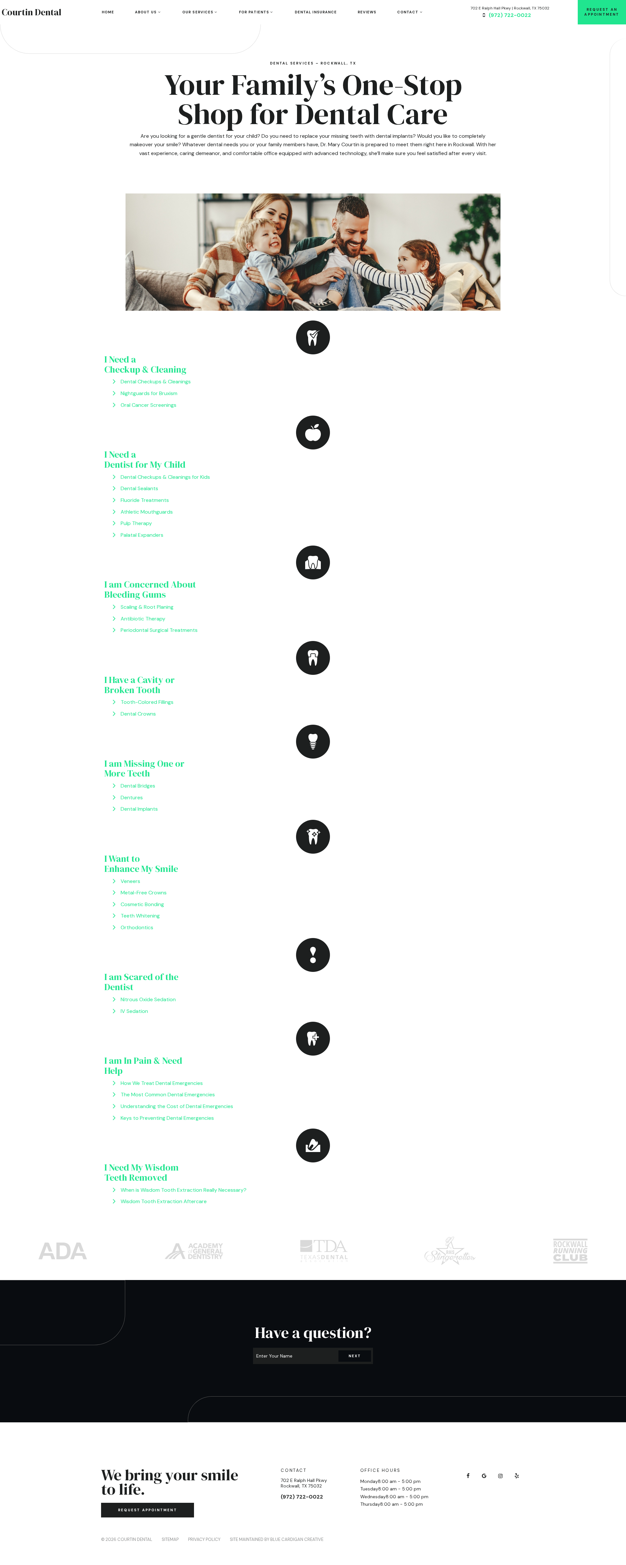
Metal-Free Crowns (144, 892)
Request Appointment (147, 1510)
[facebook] (467, 1476)
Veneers (130, 881)
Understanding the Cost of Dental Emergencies (177, 1106)
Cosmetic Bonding (142, 904)
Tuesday (369, 1489)
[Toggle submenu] (158, 12)
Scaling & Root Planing (147, 607)
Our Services (197, 12)
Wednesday (373, 1497)
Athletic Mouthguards (147, 511)
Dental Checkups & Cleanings (156, 381)
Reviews (367, 12)
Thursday (370, 1504)
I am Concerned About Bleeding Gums (150, 589)
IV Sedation (134, 1011)
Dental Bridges (138, 785)
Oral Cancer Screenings (148, 405)
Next (355, 1356)
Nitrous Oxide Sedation (148, 999)
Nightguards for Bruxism (149, 393)
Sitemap (170, 1539)
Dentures (132, 797)
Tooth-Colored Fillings (147, 702)
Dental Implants (139, 808)
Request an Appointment (601, 12)
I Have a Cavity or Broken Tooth (139, 685)
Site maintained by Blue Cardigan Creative (276, 1539)
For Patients (254, 12)
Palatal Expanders (142, 535)
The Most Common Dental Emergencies (168, 1094)
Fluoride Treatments (145, 500)
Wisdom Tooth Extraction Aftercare (164, 1201)
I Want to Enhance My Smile (141, 863)
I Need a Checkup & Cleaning (145, 364)
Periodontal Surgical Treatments (159, 630)
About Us (146, 12)
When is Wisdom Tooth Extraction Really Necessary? (183, 1190)
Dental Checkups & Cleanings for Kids (165, 477)
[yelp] (516, 1476)
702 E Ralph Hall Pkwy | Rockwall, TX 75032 (509, 8)
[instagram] (500, 1476)
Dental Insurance (316, 12)
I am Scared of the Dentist (141, 982)
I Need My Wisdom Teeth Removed (141, 1172)
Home (108, 12)
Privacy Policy (204, 1539)
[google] (484, 1476)
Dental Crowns (138, 713)
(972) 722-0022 (510, 15)
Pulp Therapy (136, 523)
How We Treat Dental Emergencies (162, 1083)
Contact (408, 12)
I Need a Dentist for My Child (145, 459)
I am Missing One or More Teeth (144, 768)
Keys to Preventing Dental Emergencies (167, 1118)
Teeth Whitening (140, 915)
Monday (369, 1481)
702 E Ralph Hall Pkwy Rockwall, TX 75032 (304, 1483)
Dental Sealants (139, 488)
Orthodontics (137, 927)
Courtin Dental (31, 12)
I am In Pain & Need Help (143, 1065)
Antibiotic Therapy (143, 618)
